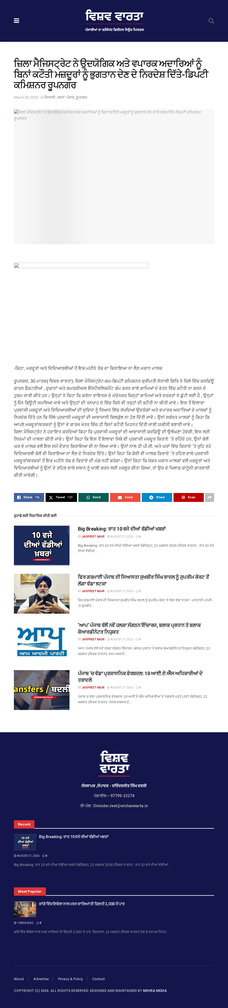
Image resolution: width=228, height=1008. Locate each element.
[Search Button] (211, 21)
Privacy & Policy (70, 979)
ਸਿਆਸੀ (49, 97)
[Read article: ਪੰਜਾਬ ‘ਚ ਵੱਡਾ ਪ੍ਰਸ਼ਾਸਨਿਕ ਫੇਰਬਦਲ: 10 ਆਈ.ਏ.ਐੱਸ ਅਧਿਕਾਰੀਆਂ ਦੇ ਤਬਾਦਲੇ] (42, 690)
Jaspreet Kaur (93, 536)
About (19, 979)
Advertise (41, 979)
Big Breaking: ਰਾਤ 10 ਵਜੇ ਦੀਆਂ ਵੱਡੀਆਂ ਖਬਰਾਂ (122, 529)
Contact (98, 979)
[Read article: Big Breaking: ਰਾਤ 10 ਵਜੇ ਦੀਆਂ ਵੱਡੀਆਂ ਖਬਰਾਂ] (42, 545)
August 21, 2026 (121, 536)
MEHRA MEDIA (155, 991)
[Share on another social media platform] (209, 497)
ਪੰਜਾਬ (70, 97)
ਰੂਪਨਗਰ (81, 97)
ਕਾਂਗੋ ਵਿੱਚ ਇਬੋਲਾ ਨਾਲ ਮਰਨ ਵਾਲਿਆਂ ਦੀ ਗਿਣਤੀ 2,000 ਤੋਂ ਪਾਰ (82, 904)
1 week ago (25, 922)
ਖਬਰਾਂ (61, 97)
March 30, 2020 (26, 97)
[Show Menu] (16, 21)
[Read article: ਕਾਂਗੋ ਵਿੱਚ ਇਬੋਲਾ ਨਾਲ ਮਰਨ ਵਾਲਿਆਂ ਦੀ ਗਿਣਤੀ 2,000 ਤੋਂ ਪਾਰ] (25, 909)
